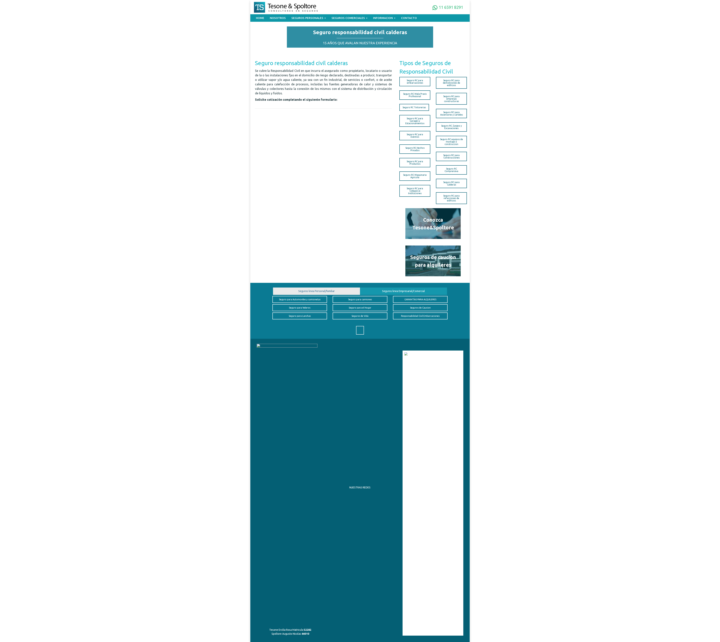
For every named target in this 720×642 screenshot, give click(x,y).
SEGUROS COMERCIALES (349, 18)
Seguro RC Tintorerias (414, 107)
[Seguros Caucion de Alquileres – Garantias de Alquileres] (433, 261)
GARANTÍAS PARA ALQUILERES (420, 299)
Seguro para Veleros (299, 307)
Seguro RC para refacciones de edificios (451, 198)
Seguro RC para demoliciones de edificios (451, 82)
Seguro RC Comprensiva (451, 169)
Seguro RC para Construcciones (451, 156)
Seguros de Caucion (420, 307)
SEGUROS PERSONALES (307, 18)
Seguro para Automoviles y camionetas (299, 299)
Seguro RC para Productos (415, 162)
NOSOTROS (278, 18)
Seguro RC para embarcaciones (415, 81)
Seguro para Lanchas (300, 316)
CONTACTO (409, 18)
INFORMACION (383, 18)
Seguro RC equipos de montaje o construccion (451, 141)
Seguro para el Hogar (360, 307)
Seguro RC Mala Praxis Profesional (415, 95)
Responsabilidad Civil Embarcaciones (420, 316)
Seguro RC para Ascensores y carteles (451, 113)
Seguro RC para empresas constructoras (451, 98)
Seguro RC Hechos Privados (414, 149)
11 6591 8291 (450, 7)
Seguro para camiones (360, 299)
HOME (260, 18)
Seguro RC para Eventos (415, 135)
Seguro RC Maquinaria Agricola (415, 176)
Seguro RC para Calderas (451, 183)
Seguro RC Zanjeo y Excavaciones (451, 127)
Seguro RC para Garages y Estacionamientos (414, 121)
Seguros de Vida (360, 316)
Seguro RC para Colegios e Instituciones (415, 190)
